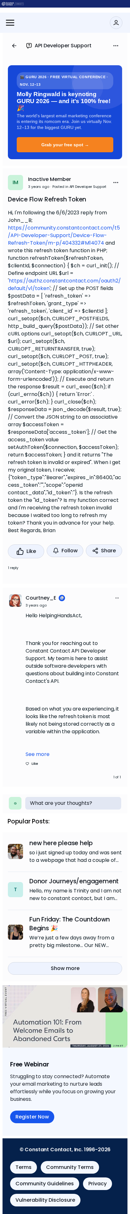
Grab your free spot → (65, 144)
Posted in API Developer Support (79, 186)
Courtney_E (41, 597)
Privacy (97, 1183)
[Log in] (116, 22)
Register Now (32, 1116)
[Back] (14, 45)
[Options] (115, 45)
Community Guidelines (44, 1183)
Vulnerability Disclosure (45, 1200)
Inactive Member (49, 179)
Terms (23, 1167)
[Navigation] (10, 23)
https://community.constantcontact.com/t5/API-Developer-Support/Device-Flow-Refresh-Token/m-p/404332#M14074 (64, 235)
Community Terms (70, 1167)
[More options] (117, 598)
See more (38, 754)
